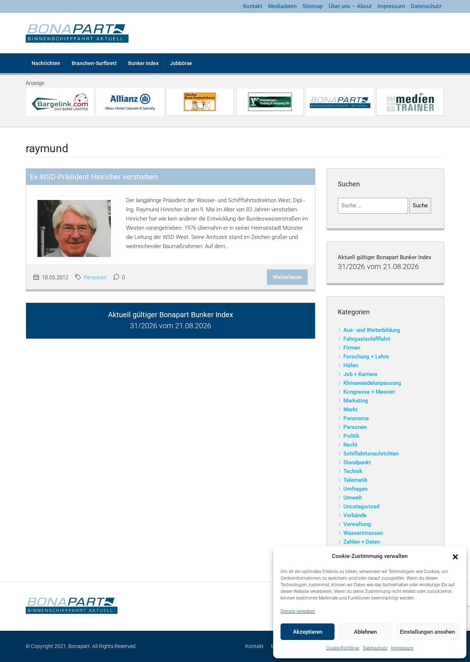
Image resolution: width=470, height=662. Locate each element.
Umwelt (352, 497)
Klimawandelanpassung (372, 383)
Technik (352, 471)
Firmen (351, 347)
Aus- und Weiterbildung (371, 330)
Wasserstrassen (363, 533)
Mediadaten (282, 6)
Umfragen (355, 489)
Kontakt (252, 6)
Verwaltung (357, 524)
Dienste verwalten (298, 611)
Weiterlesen (287, 277)
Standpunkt (357, 462)
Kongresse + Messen (369, 392)
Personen (95, 277)
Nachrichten (46, 63)
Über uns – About (350, 6)
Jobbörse (181, 63)
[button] (455, 556)
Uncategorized (361, 506)
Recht (350, 444)
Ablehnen (365, 632)
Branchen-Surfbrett (94, 63)
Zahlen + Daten (361, 541)
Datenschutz (375, 648)
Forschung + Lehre (366, 356)
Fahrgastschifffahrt (366, 339)
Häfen (350, 365)
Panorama (356, 418)
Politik (351, 436)
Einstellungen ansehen (427, 632)
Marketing (355, 400)
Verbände (354, 515)
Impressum (402, 648)
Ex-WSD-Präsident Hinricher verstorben (94, 176)
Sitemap (313, 6)
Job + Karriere (360, 374)
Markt (350, 409)
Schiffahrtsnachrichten (371, 453)
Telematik (355, 480)
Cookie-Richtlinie (342, 648)
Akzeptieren (307, 632)
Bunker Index (143, 63)
